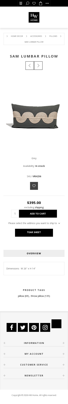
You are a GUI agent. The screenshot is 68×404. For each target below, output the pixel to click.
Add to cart (38, 213)
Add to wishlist (34, 186)
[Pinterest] (34, 327)
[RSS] (56, 323)
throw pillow (37, 295)
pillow (21, 295)
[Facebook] (12, 327)
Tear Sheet (34, 232)
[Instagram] (45, 327)
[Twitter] (23, 327)
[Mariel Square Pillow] (29, 65)
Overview (34, 253)
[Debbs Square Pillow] (38, 65)
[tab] (34, 253)
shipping (39, 207)
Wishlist (34, 3)
